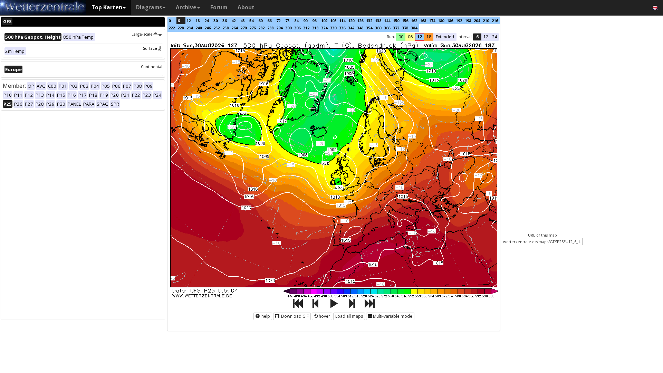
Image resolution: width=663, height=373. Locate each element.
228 (180, 27)
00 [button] (400, 37)
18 (197, 20)
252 (216, 27)
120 (351, 20)
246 (207, 27)
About (246, 7)
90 (305, 20)
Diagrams (149, 7)
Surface (150, 48)
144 (387, 20)
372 (396, 27)
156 (405, 20)
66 (269, 20)
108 (333, 20)
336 (342, 27)
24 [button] (494, 37)
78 (287, 20)
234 (189, 27)
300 (288, 27)
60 (260, 20)
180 (441, 20)
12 (188, 20)
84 (296, 20)
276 (252, 27)
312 (306, 27)
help (265, 316)
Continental (151, 66)
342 (351, 27)
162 (414, 20)
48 (242, 20)
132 (369, 20)
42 (233, 20)
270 (243, 27)
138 (378, 20)
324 (324, 27)
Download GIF (294, 316)
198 (468, 20)
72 (278, 20)
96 (314, 20)
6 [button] (477, 37)
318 (315, 27)
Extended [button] (445, 37)
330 (333, 27)
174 (432, 20)
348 (360, 27)
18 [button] (428, 37)
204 (477, 20)
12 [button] (419, 37)
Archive (186, 7)
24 (206, 20)
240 (198, 27)
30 (215, 20)
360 (378, 27)
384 (414, 27)
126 (360, 20)
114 (342, 20)
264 (234, 27)
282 (261, 27)
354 (369, 27)
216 (495, 20)
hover (324, 316)
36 (224, 20)
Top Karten (107, 7)
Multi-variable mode (392, 316)
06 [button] (410, 37)
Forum (218, 7)
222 (172, 27)
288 (270, 27)
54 (251, 20)
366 (387, 27)
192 (459, 20)
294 (279, 27)
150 (396, 20)
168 (423, 20)
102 (324, 20)
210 (486, 20)
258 (225, 27)
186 (450, 20)
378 (405, 27)
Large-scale (142, 34)
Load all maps (349, 316)
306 (297, 27)
